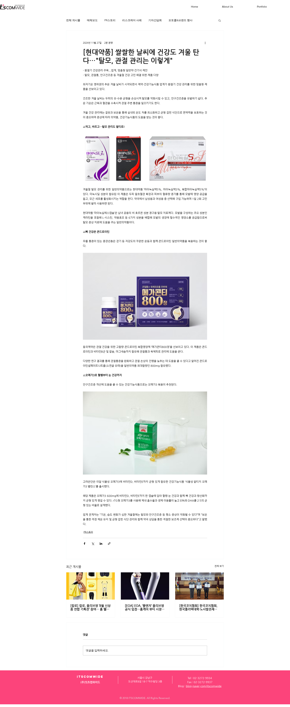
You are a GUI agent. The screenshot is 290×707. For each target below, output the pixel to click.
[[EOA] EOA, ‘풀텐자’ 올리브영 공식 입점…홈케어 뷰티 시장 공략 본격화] (145, 586)
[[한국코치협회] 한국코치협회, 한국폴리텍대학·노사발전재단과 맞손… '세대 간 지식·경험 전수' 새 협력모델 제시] (199, 586)
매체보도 (92, 20)
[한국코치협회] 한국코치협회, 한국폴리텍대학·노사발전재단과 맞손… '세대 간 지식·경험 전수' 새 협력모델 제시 (199, 607)
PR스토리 (109, 20)
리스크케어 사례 (132, 20)
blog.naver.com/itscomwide (204, 686)
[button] (219, 20)
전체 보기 (219, 566)
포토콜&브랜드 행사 (180, 20)
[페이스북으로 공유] (84, 543)
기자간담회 (155, 20)
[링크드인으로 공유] (101, 543)
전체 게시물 (73, 20)
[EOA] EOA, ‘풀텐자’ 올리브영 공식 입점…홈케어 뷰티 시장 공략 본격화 (144, 607)
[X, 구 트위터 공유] (92, 543)
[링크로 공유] (109, 543)
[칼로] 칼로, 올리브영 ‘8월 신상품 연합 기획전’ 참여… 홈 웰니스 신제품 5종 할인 (90, 607)
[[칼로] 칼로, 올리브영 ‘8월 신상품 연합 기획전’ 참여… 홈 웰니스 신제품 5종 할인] (90, 586)
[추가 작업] (205, 43)
